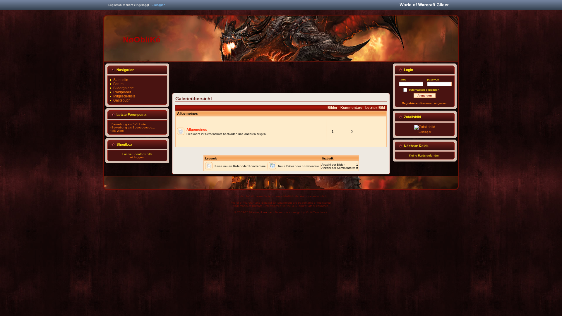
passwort (433, 79)
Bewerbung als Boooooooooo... (133, 127)
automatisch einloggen (424, 89)
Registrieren (410, 103)
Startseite (120, 80)
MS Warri (118, 130)
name (402, 79)
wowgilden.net (262, 212)
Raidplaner (122, 92)
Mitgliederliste (124, 96)
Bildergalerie (123, 88)
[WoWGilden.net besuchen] (424, 5)
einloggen (137, 157)
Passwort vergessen (434, 103)
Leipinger (425, 131)
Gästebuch (122, 100)
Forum (118, 84)
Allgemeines (196, 130)
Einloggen (158, 4)
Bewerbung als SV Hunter (129, 124)
